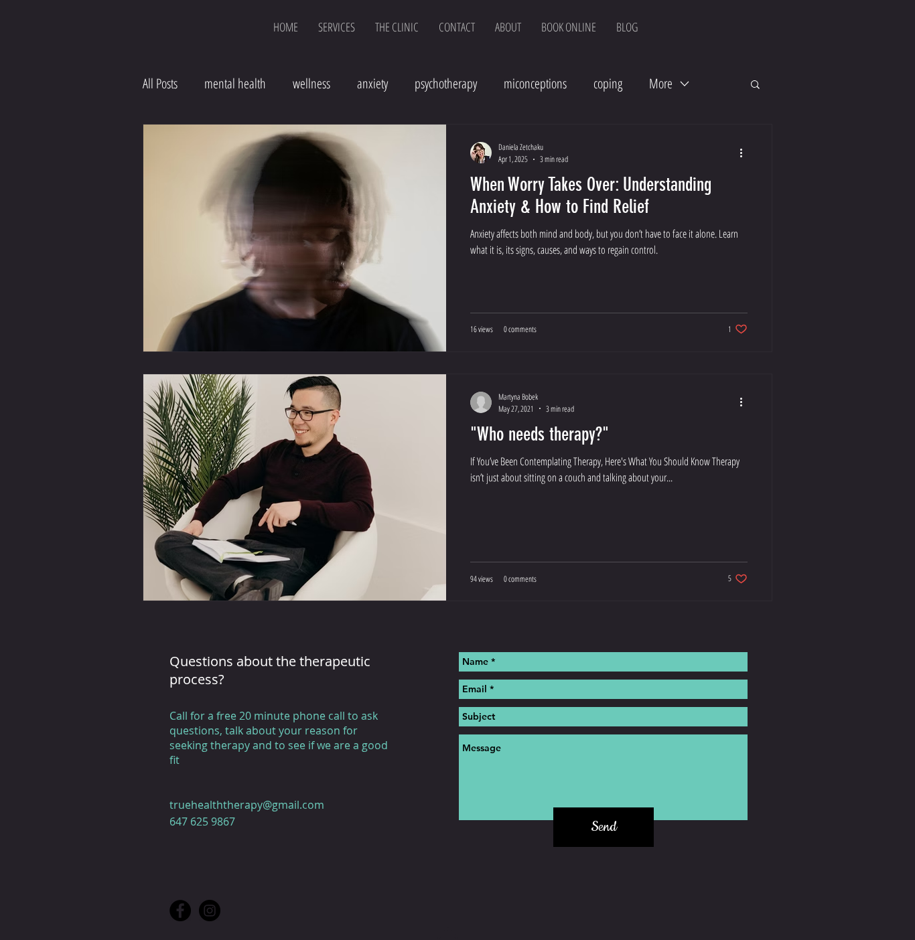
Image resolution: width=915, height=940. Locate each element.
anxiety (372, 83)
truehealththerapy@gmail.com (246, 804)
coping (607, 83)
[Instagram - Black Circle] (209, 910)
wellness (311, 83)
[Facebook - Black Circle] (180, 910)
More (661, 83)
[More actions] (745, 153)
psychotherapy (446, 83)
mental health (235, 83)
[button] (755, 85)
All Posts (160, 83)
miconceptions (535, 83)
